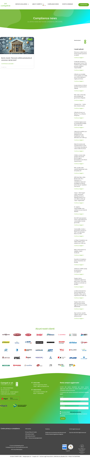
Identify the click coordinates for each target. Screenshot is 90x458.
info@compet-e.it (27, 456)
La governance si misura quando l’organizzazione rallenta (80, 87)
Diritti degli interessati (74, 429)
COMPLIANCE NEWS (53, 4)
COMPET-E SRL (18, 456)
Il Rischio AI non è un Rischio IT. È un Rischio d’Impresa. (80, 114)
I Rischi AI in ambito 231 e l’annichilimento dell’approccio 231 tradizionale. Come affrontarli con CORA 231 (80, 134)
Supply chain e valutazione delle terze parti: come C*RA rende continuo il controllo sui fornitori (80, 281)
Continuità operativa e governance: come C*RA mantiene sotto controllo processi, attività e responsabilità (80, 64)
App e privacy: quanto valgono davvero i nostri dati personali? (80, 314)
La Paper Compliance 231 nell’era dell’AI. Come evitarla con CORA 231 (80, 242)
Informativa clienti (29, 434)
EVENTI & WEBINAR (67, 4)
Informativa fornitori (30, 436)
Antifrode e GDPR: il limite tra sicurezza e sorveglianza (80, 270)
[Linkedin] (85, 43)
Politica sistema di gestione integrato (54, 434)
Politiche (47, 429)
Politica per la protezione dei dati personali (55, 432)
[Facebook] (85, 41)
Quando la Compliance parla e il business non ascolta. (80, 261)
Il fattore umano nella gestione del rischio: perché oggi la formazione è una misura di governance (80, 158)
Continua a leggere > (7, 63)
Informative (28, 428)
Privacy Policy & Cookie (31, 432)
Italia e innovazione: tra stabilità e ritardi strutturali (80, 251)
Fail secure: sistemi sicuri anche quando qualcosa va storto (80, 53)
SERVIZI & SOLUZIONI (21, 4)
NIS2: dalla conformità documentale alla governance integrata (80, 96)
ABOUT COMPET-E (37, 4)
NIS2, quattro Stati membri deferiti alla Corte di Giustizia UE (80, 169)
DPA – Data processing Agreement (33, 438)
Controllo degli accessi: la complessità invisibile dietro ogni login (80, 123)
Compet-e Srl (35, 456)
